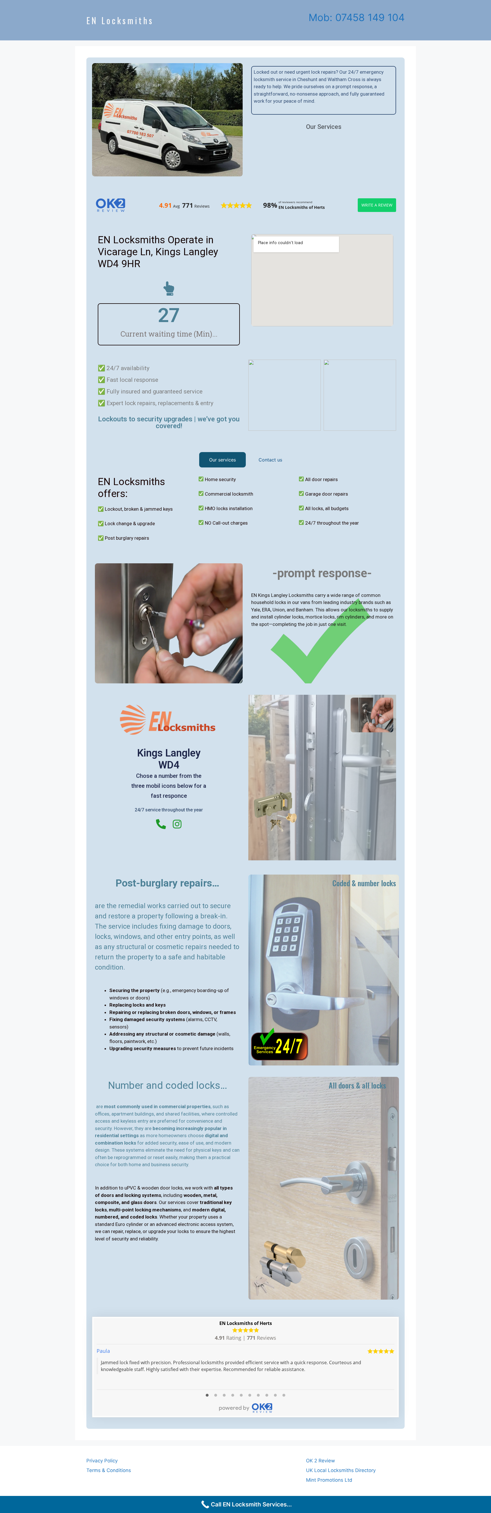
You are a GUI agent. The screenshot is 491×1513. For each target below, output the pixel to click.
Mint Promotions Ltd (329, 1480)
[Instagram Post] (284, 395)
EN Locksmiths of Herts (245, 1323)
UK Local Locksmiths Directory (341, 1470)
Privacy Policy (102, 1460)
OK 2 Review (320, 1460)
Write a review (376, 205)
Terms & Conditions (108, 1470)
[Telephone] (161, 824)
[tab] (222, 459)
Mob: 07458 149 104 (357, 17)
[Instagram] (177, 824)
